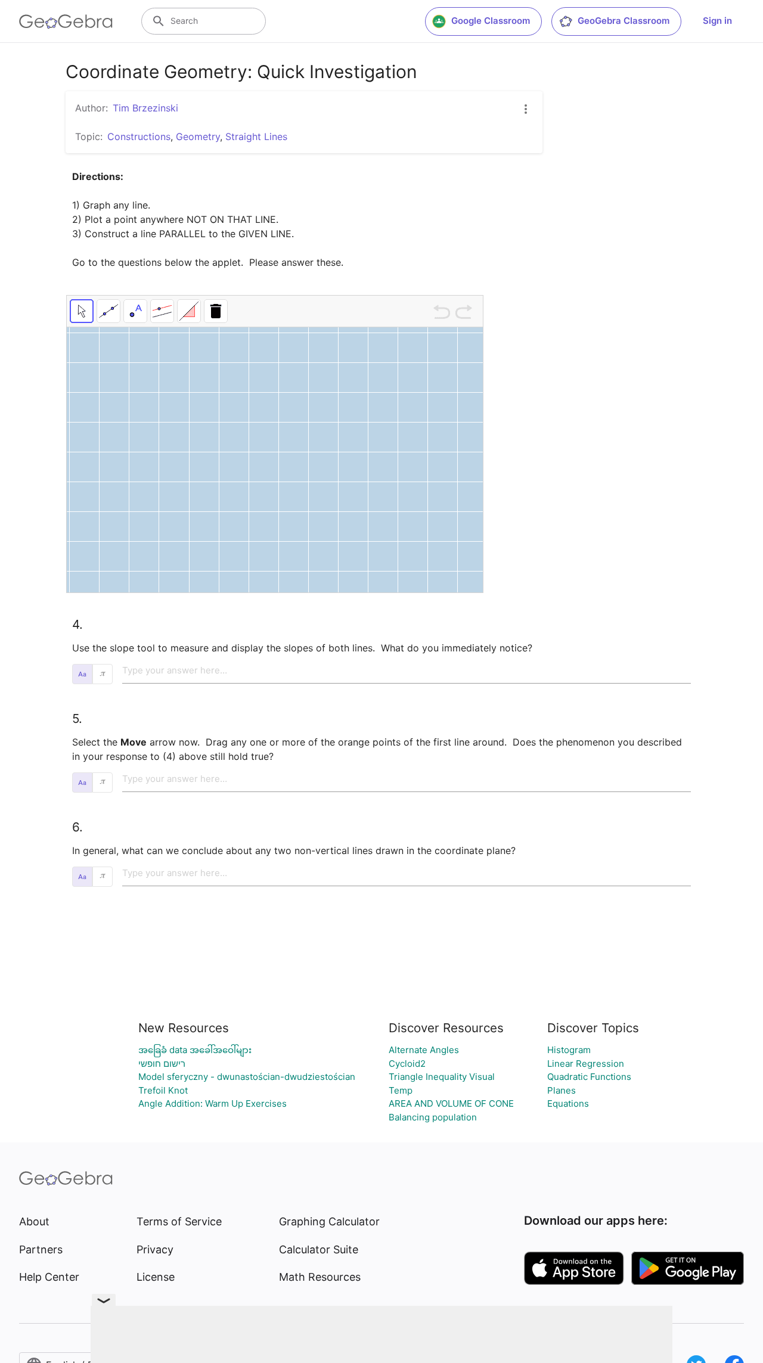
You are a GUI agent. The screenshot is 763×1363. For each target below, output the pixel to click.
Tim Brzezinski (145, 108)
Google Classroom (490, 20)
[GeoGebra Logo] (66, 21)
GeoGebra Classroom (623, 20)
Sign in (717, 20)
